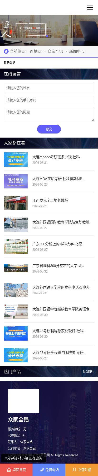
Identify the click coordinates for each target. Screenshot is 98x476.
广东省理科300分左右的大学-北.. (58, 266)
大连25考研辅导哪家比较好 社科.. (58, 331)
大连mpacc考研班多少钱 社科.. (57, 157)
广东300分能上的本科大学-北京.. (58, 244)
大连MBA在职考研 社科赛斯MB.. (58, 179)
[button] (47, 36)
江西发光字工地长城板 (50, 200)
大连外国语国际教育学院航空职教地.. (61, 222)
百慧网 (36, 51)
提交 (49, 129)
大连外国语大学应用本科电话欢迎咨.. (61, 287)
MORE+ (88, 372)
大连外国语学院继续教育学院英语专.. (61, 309)
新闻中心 (76, 51)
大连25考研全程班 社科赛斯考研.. (58, 353)
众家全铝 (55, 51)
